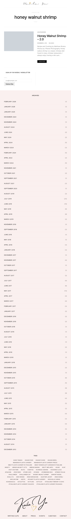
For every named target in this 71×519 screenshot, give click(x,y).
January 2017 (9, 311)
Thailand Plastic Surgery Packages (49, 484)
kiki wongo (20, 477)
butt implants (48, 467)
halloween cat (25, 474)
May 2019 (7, 209)
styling (31, 481)
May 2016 (7, 347)
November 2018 (10, 224)
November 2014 (10, 434)
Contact (63, 516)
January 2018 (9, 250)
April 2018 (8, 245)
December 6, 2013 (42, 43)
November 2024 (10, 122)
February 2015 (10, 419)
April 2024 (8, 142)
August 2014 (9, 444)
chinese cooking (42, 469)
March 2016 (8, 357)
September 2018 (10, 229)
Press (33, 516)
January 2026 (9, 107)
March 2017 (8, 301)
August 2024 (9, 127)
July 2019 (8, 199)
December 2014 (10, 429)
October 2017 (9, 265)
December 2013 (10, 449)
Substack (52, 516)
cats (23, 469)
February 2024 (10, 153)
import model (57, 474)
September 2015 (10, 383)
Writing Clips (13, 516)
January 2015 (9, 424)
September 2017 (10, 270)
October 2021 (9, 173)
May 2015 (7, 403)
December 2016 (10, 316)
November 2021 (10, 168)
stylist (39, 481)
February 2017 (10, 306)
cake (58, 467)
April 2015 (8, 408)
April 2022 (8, 158)
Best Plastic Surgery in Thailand (20, 465)
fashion (8, 472)
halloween (13, 474)
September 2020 (10, 188)
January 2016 (9, 362)
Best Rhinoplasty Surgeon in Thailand (48, 465)
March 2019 (8, 219)
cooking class (56, 469)
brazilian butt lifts (20, 467)
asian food (29, 460)
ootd (23, 479)
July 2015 (8, 393)
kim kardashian (33, 477)
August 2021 (9, 183)
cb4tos (30, 469)
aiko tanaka (18, 460)
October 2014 (9, 439)
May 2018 (7, 240)
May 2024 (7, 137)
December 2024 (10, 117)
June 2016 (8, 342)
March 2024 (9, 147)
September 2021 (10, 178)
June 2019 (8, 204)
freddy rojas (60, 472)
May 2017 (7, 291)
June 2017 (8, 286)
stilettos (21, 481)
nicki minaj (59, 477)
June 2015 (8, 398)
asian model (52, 460)
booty (8, 467)
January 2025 (9, 112)
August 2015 (9, 388)
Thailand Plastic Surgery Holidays (22, 484)
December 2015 (10, 367)
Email (5, 77)
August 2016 (9, 332)
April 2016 (8, 352)
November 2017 (10, 260)
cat (64, 467)
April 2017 (8, 296)
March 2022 (9, 163)
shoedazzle (11, 481)
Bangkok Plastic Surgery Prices (46, 462)
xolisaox (51, 43)
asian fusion (41, 460)
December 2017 (10, 255)
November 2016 (10, 321)
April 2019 (8, 214)
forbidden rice (47, 472)
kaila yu (11, 477)
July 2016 (8, 337)
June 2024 (8, 132)
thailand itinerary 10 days (55, 481)
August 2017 (9, 275)
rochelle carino (54, 479)
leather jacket (47, 477)
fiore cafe (27, 472)
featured (18, 472)
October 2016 (9, 327)
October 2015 (9, 378)
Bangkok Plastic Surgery (22, 462)
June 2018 (8, 234)
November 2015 (10, 373)
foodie (37, 472)
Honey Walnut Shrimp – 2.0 (51, 37)
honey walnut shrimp (41, 474)
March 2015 (8, 413)
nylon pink (14, 479)
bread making (35, 467)
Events (42, 516)
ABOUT (24, 516)
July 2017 (8, 280)
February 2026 (10, 101)
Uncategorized (41, 32)
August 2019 (9, 194)
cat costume (14, 469)
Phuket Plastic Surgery (37, 479)
